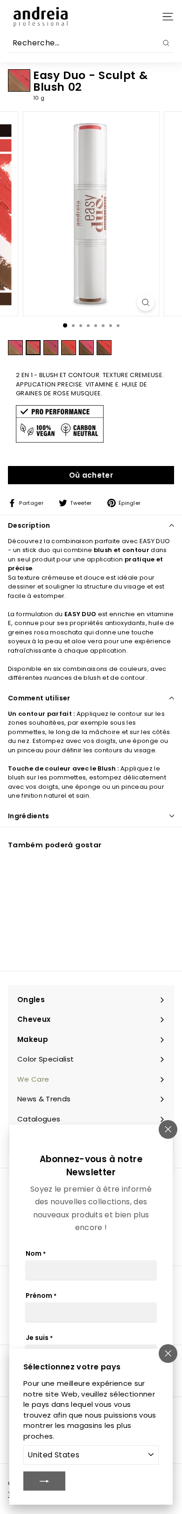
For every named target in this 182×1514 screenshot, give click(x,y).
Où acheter (91, 475)
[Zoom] (145, 302)
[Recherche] (166, 43)
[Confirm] (44, 1481)
